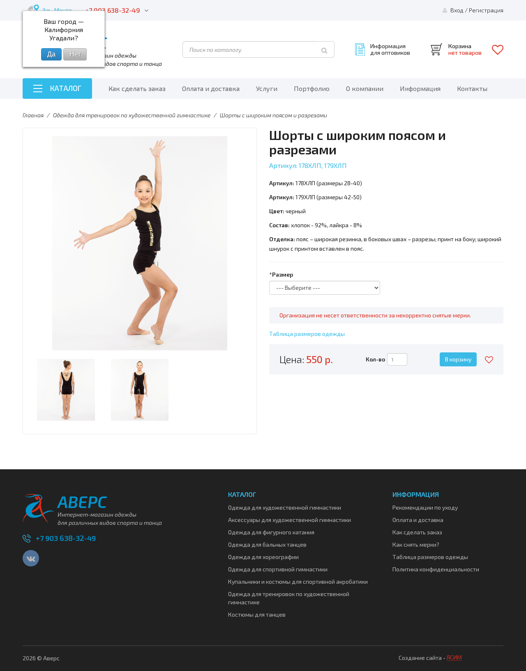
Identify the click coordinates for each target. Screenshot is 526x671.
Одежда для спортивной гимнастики (278, 569)
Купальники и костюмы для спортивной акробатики (298, 581)
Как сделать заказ (137, 88)
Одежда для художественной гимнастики (284, 507)
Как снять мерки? (415, 544)
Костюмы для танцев (257, 614)
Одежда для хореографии (263, 556)
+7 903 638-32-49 (112, 10)
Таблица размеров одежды (307, 333)
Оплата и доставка (211, 88)
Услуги (266, 88)
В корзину (458, 359)
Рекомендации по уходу (425, 507)
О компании (364, 88)
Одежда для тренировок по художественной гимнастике (131, 115)
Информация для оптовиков (390, 49)
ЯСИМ (454, 657)
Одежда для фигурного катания (271, 532)
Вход (457, 10)
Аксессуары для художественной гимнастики (289, 519)
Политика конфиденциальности (435, 569)
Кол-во (375, 359)
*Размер (281, 274)
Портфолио (312, 88)
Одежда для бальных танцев (267, 544)
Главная (33, 115)
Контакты (472, 88)
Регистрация (486, 10)
